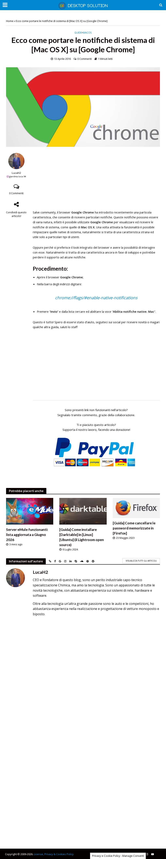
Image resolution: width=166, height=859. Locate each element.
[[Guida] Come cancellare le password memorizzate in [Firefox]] (136, 507)
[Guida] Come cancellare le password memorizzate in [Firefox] (134, 528)
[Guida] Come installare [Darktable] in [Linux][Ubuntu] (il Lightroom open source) (81, 537)
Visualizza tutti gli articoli (141, 560)
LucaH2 (16, 173)
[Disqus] (83, 676)
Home (9, 21)
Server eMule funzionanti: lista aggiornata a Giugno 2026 (27, 534)
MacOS (87, 32)
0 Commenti (84, 59)
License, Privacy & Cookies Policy (54, 854)
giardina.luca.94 (17, 176)
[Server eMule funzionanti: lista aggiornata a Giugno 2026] (29, 511)
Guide (78, 32)
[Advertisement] (96, 181)
